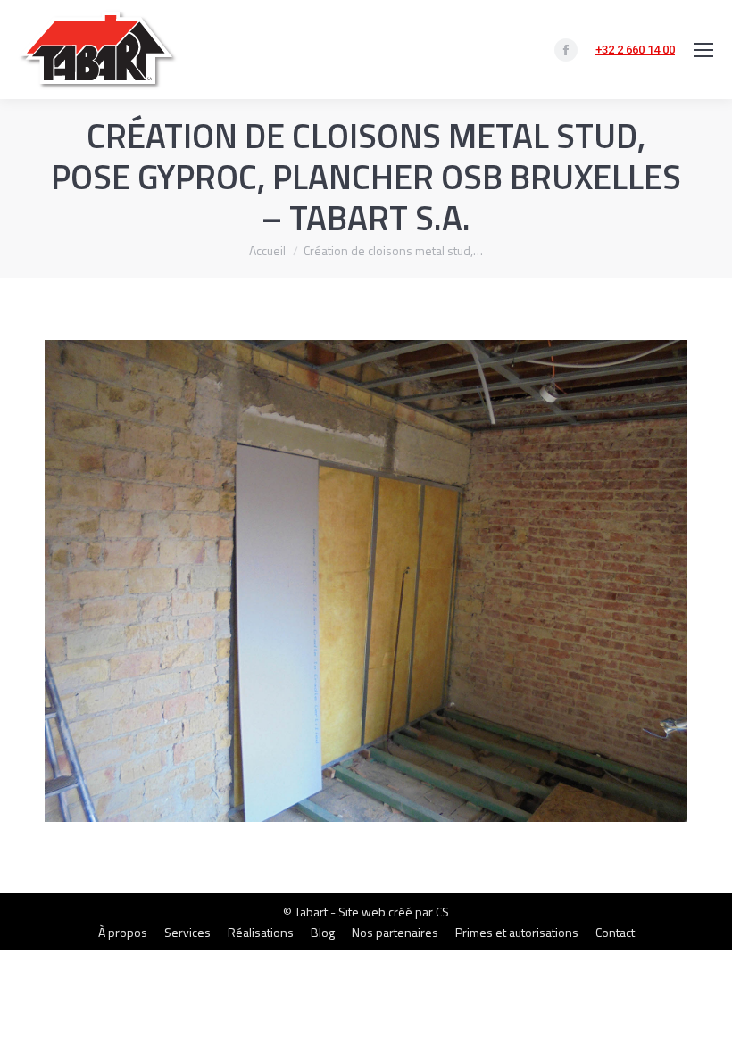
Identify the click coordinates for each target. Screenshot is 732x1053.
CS (442, 911)
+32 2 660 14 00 (635, 49)
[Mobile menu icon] (703, 50)
